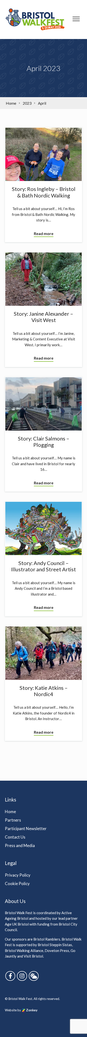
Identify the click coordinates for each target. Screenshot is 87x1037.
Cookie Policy (17, 883)
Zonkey (31, 1010)
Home (10, 811)
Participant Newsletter (26, 828)
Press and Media (20, 845)
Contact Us (15, 837)
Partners (13, 820)
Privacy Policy (17, 875)
